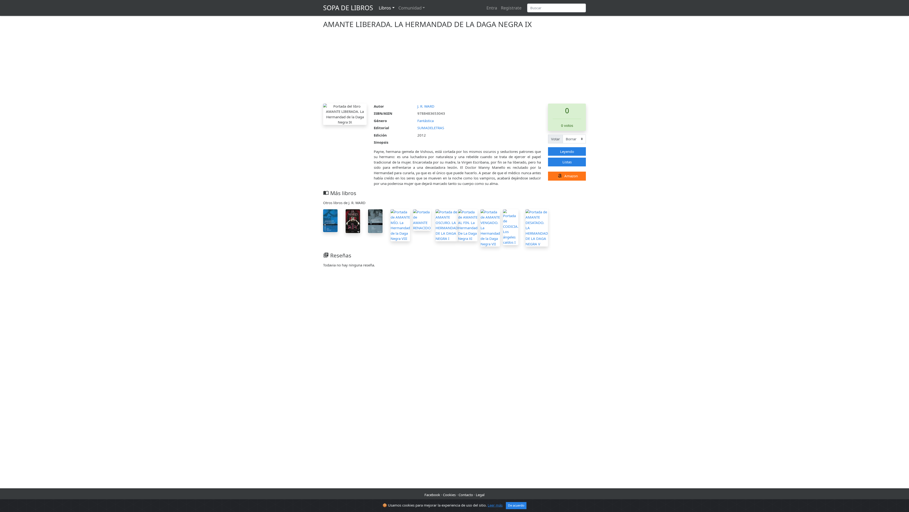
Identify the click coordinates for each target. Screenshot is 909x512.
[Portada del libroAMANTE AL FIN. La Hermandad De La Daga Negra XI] (467, 224)
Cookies (449, 494)
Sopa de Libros (348, 7)
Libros (385, 8)
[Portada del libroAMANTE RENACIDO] (422, 219)
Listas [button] (567, 162)
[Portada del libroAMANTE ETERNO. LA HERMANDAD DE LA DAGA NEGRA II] (330, 220)
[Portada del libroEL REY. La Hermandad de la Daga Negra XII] (353, 220)
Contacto (466, 494)
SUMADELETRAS (430, 127)
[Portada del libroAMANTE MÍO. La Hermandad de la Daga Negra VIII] (400, 224)
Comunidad (410, 8)
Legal (480, 494)
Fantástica (425, 120)
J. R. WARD (425, 106)
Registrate (511, 8)
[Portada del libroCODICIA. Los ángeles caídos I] (510, 226)
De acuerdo (516, 505)
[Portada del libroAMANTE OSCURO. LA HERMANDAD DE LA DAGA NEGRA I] (447, 224)
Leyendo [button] (567, 151)
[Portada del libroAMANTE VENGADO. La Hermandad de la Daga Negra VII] (490, 227)
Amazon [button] (570, 176)
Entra (491, 8)
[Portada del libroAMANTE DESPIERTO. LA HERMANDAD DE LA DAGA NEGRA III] (375, 220)
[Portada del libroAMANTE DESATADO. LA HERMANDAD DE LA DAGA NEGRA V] (537, 227)
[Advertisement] (454, 68)
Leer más (495, 505)
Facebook (432, 494)
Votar (555, 139)
